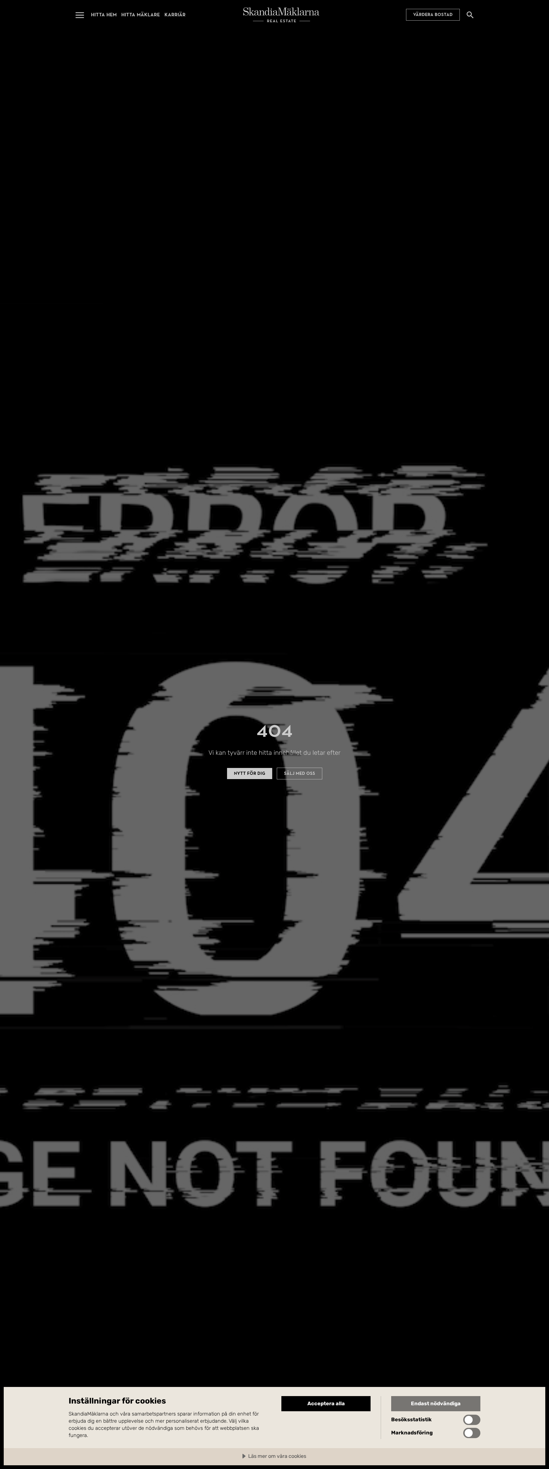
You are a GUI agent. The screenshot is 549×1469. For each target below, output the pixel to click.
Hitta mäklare (140, 14)
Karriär (175, 14)
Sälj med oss (299, 773)
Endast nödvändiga (436, 1403)
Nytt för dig (249, 773)
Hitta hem (104, 14)
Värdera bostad (433, 14)
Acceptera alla (326, 1403)
